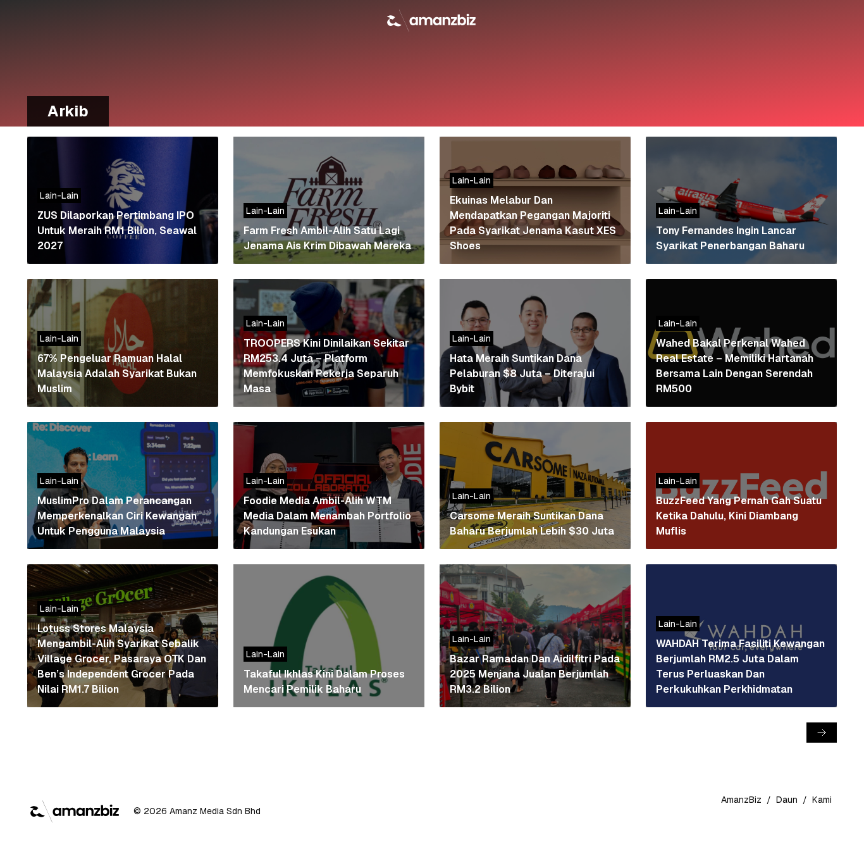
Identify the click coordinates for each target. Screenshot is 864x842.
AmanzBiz (741, 799)
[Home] (432, 20)
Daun (787, 799)
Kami (822, 799)
